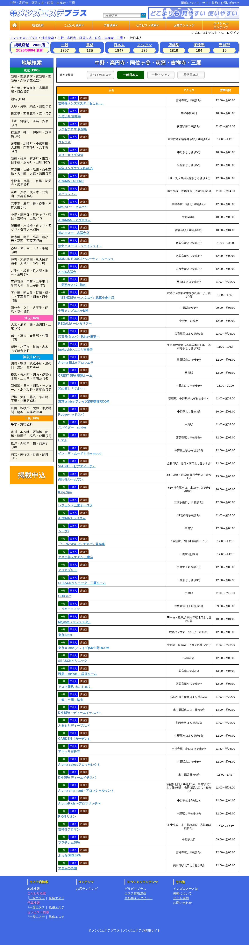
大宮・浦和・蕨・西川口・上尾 (31, 326)
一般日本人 (131, 74)
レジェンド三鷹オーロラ (75, 505)
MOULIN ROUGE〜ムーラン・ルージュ (86, 258)
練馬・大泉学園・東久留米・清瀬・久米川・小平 (31, 261)
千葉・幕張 (21, 424)
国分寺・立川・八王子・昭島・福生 (29, 309)
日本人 (119, 45)
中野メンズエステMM (73, 310)
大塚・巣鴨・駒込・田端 (31, 106)
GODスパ (64, 596)
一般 (64, 45)
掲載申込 (32, 475)
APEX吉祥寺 (67, 272)
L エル (62, 440)
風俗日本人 (191, 74)
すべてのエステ (100, 74)
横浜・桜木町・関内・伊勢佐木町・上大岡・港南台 (31, 376)
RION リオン (67, 816)
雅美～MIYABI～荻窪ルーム (77, 674)
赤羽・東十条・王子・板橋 (29, 250)
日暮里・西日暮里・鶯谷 (31, 113)
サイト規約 (210, 2)
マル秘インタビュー (138, 898)
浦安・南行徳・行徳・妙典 (29, 456)
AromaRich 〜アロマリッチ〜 (79, 803)
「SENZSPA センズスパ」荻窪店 (81, 544)
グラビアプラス (135, 888)
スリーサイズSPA (70, 155)
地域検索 (38, 25)
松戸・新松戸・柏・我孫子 (29, 445)
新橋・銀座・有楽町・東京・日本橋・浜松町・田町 (31, 160)
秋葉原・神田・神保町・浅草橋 (31, 134)
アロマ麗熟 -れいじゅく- (75, 686)
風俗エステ (56, 898)
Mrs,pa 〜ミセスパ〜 (73, 207)
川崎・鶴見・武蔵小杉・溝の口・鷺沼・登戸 (31, 365)
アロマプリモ (67, 570)
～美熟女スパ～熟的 (72, 284)
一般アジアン (161, 74)
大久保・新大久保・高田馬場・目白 (29, 89)
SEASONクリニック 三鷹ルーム (82, 583)
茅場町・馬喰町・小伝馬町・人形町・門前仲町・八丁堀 (31, 147)
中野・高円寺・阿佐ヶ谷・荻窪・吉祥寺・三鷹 (90, 38)
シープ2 (63, 531)
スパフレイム (67, 194)
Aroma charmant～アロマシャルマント (86, 790)
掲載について (190, 2)
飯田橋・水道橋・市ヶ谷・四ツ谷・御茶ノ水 (31, 227)
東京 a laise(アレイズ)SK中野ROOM (83, 648)
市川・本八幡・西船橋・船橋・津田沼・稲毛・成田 (31, 433)
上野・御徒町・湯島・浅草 (29, 123)
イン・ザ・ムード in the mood (79, 453)
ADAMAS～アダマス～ (74, 220)
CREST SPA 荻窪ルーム (75, 375)
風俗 (90, 45)
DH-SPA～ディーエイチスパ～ (79, 712)
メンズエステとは (185, 888)
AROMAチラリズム (72, 518)
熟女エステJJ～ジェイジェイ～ (80, 246)
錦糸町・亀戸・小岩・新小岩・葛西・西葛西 (29, 239)
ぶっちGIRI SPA (69, 855)
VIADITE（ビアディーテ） (77, 466)
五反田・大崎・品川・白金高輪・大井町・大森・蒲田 (31, 171)
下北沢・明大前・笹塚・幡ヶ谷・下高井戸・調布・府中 (31, 296)
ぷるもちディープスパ (73, 725)
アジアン (144, 45)
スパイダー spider (72, 427)
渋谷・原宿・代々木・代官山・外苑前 (29, 194)
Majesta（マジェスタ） (74, 622)
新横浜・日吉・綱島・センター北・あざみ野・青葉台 (31, 387)
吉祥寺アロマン (69, 829)
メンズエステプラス (24, 38)
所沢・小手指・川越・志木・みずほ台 (31, 348)
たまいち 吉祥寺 (69, 116)
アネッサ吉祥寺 (69, 751)
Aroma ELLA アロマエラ (75, 362)
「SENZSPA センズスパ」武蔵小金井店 (86, 297)
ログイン (233, 32)
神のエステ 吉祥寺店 (73, 233)
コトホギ (64, 142)
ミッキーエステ (69, 609)
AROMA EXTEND (71, 181)
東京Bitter (65, 635)
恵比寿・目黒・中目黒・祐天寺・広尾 (31, 183)
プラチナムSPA (69, 842)
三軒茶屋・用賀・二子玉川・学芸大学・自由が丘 (31, 283)
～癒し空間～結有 (70, 699)
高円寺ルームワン (70, 479)
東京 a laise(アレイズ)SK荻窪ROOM (83, 401)
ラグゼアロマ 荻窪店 (72, 129)
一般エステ (37, 898)
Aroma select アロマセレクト (79, 764)
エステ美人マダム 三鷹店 (75, 557)
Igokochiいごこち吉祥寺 (75, 349)
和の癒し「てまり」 (72, 388)
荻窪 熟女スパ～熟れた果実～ (78, 336)
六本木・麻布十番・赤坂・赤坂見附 (31, 205)
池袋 (18, 99)
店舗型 (173, 45)
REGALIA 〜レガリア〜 (75, 323)
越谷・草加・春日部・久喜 (29, 337)
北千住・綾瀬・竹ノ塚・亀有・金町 (29, 272)
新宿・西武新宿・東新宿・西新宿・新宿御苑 (31, 78)
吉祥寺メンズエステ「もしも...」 (81, 103)
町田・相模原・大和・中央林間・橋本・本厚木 (31, 410)
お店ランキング (184, 25)
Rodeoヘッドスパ (71, 414)
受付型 (224, 45)
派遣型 (199, 45)
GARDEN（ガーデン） (74, 738)
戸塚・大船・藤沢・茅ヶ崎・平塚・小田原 (31, 399)
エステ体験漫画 (135, 893)
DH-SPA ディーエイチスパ (77, 777)
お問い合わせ (230, 2)
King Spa (65, 492)
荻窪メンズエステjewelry (75, 168)
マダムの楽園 (67, 868)
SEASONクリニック (72, 660)
